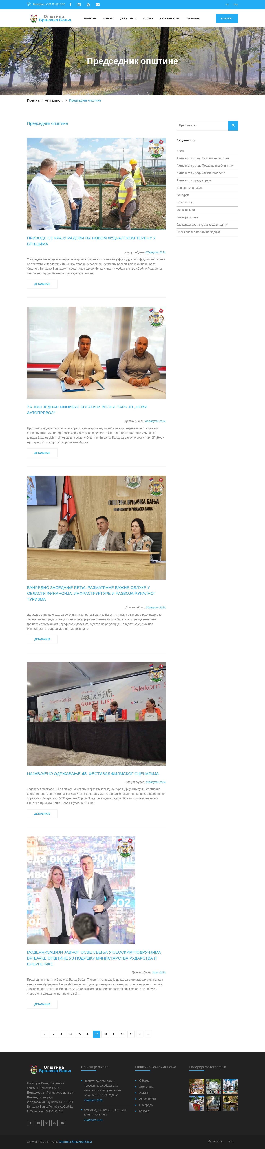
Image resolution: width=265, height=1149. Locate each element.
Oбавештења (185, 202)
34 (70, 1034)
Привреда (193, 19)
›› (148, 1034)
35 (79, 1034)
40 (122, 1034)
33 (61, 1034)
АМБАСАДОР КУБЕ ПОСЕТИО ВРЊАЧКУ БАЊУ (105, 1112)
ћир (236, 5)
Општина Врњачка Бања (75, 1142)
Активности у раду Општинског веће (201, 173)
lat (227, 5)
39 (113, 1034)
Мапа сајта (215, 1142)
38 (105, 1034)
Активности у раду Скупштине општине (203, 158)
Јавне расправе (187, 217)
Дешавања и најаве (190, 188)
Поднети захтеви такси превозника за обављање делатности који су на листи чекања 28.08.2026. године (102, 1088)
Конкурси (183, 195)
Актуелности (169, 19)
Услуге (148, 19)
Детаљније (42, 284)
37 (96, 1034)
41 (131, 1034)
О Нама (108, 19)
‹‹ (44, 1034)
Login (230, 1142)
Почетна (90, 19)
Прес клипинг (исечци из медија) (198, 232)
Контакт (227, 18)
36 (87, 1034)
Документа (128, 19)
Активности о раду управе (194, 180)
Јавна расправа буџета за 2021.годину (202, 225)
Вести (181, 151)
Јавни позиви (186, 210)
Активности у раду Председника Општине (205, 166)
